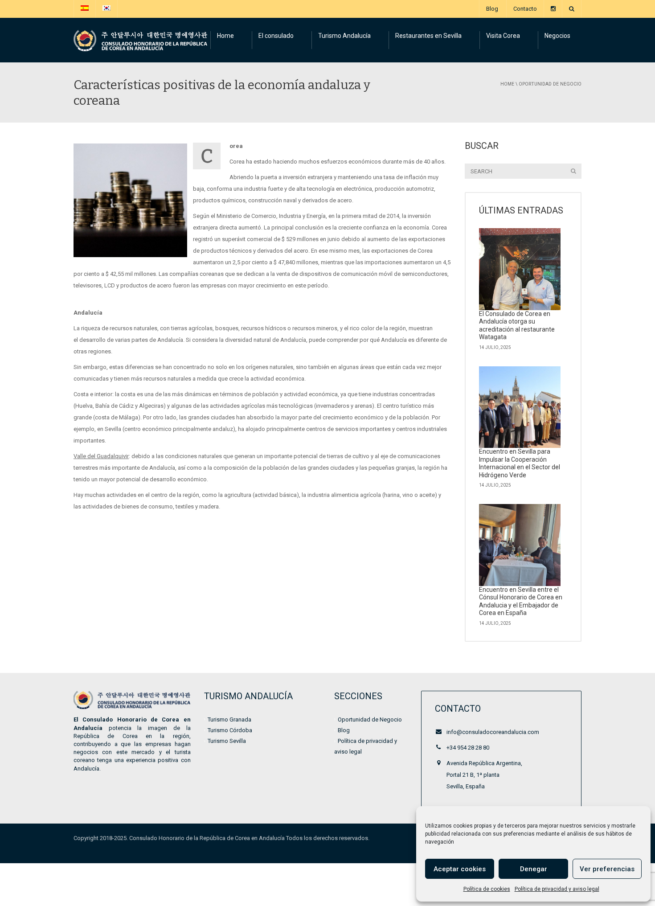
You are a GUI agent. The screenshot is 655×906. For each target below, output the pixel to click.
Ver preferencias (607, 869)
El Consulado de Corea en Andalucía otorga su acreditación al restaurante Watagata (517, 325)
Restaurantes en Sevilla (428, 35)
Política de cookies (486, 889)
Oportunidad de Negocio (550, 84)
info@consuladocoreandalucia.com (492, 732)
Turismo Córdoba (230, 730)
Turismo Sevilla (227, 741)
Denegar (533, 869)
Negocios (557, 35)
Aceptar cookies (460, 869)
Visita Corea (503, 35)
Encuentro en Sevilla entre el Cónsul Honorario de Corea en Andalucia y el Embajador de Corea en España (520, 601)
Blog (492, 8)
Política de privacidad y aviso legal (557, 889)
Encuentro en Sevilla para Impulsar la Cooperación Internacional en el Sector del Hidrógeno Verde (519, 463)
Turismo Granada (229, 719)
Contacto (525, 8)
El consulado (276, 35)
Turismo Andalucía (344, 35)
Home (225, 35)
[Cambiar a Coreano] (106, 9)
